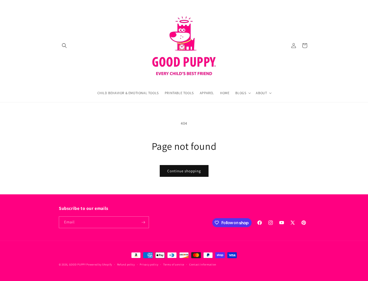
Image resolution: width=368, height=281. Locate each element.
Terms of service (173, 264)
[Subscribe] (143, 222)
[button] (64, 45)
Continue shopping (184, 171)
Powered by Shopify (99, 264)
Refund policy (126, 264)
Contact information (202, 264)
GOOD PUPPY (77, 264)
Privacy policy (149, 264)
